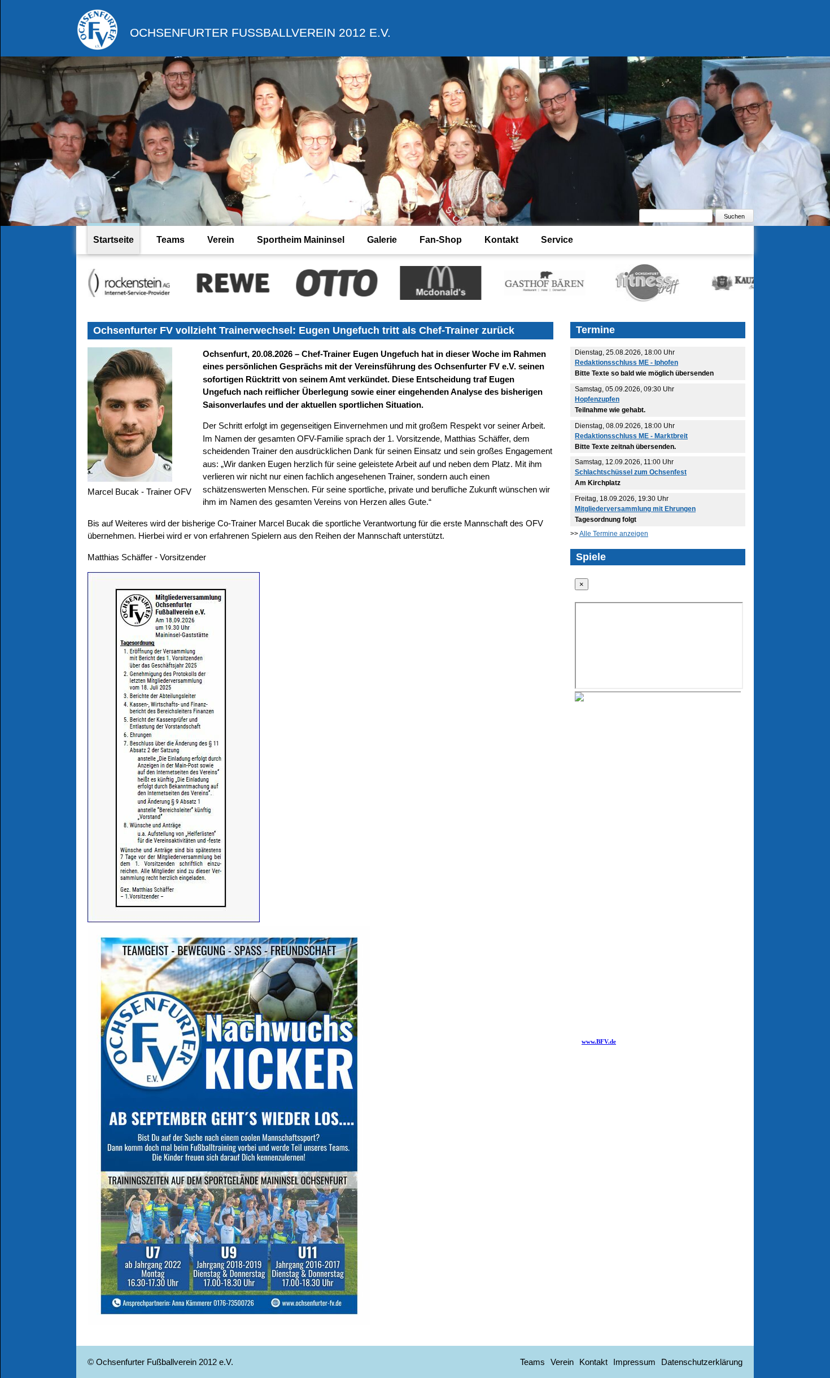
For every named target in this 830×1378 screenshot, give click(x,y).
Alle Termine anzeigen (613, 534)
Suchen (734, 216)
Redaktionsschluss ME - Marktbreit (631, 436)
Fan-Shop (441, 240)
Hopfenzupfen (597, 399)
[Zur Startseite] (97, 48)
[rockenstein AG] (82, 282)
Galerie (382, 240)
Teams (170, 240)
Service (557, 240)
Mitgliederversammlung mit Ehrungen (635, 509)
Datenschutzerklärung (701, 1362)
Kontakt (501, 240)
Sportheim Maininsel (300, 240)
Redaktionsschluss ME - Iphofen (626, 363)
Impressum (634, 1362)
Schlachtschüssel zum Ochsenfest (631, 472)
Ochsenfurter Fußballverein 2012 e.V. (260, 32)
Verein (220, 240)
